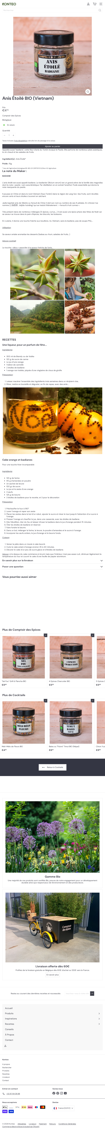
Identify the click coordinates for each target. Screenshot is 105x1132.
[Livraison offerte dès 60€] (52, 927)
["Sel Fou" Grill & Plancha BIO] (23, 661)
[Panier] (94, 4)
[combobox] (52, 10)
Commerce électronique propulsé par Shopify (20, 1126)
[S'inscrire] (92, 993)
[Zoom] (87, 91)
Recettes (6, 1074)
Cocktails (19, 695)
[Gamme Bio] (52, 837)
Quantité (6, 130)
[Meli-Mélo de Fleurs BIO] (23, 726)
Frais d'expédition (20, 141)
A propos (6, 1064)
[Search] (100, 10)
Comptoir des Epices (26, 629)
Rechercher (6, 1067)
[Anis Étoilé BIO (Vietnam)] (17, 601)
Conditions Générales (67, 1124)
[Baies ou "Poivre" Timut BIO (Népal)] (70, 726)
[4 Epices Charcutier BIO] (70, 661)
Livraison (6, 1077)
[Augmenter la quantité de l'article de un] (13, 135)
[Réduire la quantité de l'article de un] (4, 135)
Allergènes (22, 1124)
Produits (5, 1071)
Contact (5, 1080)
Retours (52, 1124)
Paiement (43, 1124)
